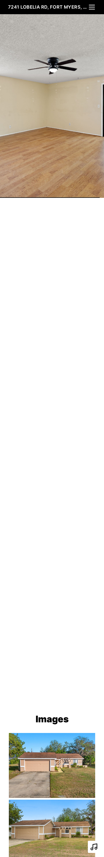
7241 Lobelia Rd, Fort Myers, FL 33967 (48, 7)
